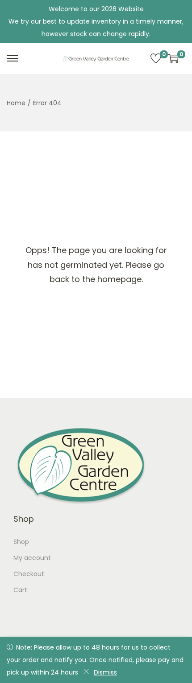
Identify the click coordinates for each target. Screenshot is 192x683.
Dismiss (105, 672)
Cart (20, 589)
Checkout (28, 573)
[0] (155, 58)
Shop (21, 541)
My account (32, 557)
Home (16, 102)
